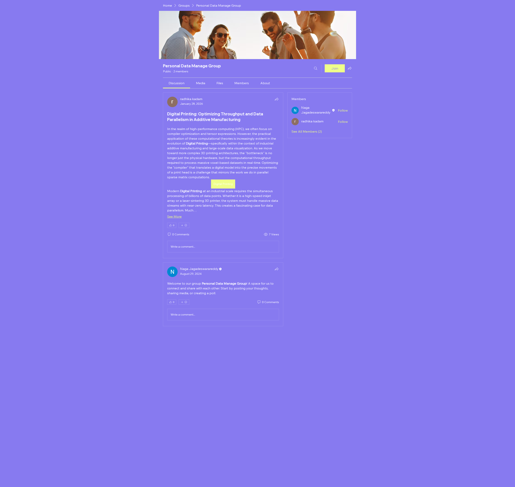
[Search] (315, 68)
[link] (176, 83)
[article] (223, 175)
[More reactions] (184, 225)
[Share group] (349, 68)
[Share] (276, 99)
